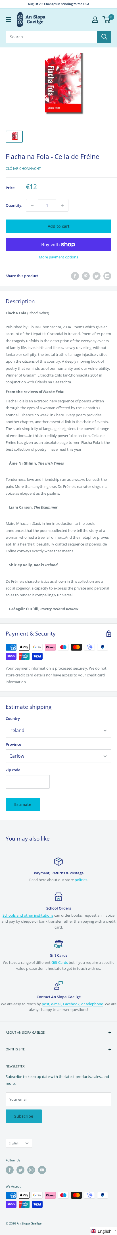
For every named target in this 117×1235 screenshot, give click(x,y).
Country (13, 718)
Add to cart (59, 226)
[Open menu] (8, 19)
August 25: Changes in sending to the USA (58, 4)
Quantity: (14, 205)
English (14, 1143)
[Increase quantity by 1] (62, 205)
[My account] (95, 19)
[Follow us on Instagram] (31, 1170)
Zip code (13, 769)
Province (13, 744)
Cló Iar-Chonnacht (23, 168)
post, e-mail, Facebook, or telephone (72, 1003)
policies (81, 879)
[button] (103, 1231)
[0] (106, 19)
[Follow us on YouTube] (42, 1170)
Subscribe (23, 1116)
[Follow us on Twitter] (20, 1170)
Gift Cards (59, 962)
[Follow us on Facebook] (10, 1170)
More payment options (58, 257)
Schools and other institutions (28, 915)
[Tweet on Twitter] (97, 276)
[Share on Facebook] (75, 276)
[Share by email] (107, 276)
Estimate (22, 804)
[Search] (104, 37)
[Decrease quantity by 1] (32, 205)
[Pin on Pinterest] (86, 276)
